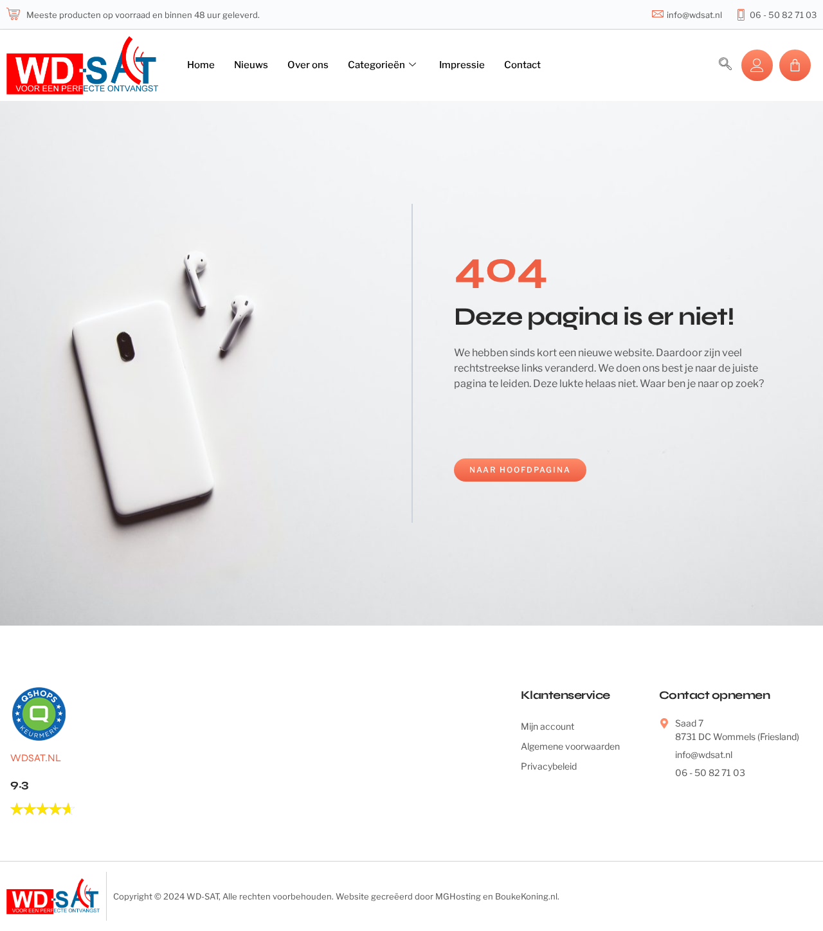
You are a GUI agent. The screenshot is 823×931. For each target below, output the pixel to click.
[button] (725, 65)
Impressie (462, 65)
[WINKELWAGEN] (795, 65)
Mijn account (547, 726)
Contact (522, 65)
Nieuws (251, 65)
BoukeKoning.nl (526, 896)
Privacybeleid (549, 766)
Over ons (308, 65)
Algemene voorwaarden (570, 746)
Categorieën (376, 65)
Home (201, 65)
